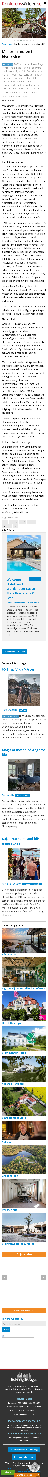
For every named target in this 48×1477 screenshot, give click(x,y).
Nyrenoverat (7, 526)
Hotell (5, 522)
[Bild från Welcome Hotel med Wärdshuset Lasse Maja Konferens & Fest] (24, 553)
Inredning (14, 522)
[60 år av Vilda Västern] (24, 690)
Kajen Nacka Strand (12, 883)
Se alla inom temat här (14, 651)
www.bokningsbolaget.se (24, 1414)
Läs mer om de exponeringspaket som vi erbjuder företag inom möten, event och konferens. (24, 1428)
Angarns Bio (8, 794)
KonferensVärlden (31, 1437)
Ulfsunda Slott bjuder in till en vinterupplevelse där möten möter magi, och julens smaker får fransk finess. (23, 1273)
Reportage (7, 44)
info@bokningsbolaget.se (27, 1410)
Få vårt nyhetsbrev (12, 1318)
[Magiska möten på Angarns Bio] (24, 775)
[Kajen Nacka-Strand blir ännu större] (24, 864)
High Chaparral (10, 709)
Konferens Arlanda (24, 1471)
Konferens (31, 522)
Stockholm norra (35, 579)
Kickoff (22, 522)
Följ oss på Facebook (24, 1457)
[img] (24, 1282)
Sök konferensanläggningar (19, 1469)
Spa (16, 526)
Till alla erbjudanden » (24, 1311)
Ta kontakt (8, 1472)
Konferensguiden (15, 1437)
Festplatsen (24, 1440)
